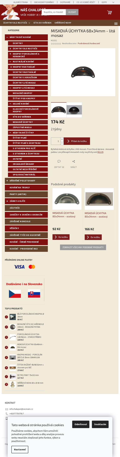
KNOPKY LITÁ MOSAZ (24, 88)
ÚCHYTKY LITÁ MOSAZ (24, 82)
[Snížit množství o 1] (62, 143)
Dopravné (65, 2)
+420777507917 (17, 413)
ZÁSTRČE (15, 208)
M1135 (100, 152)
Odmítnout (81, 424)
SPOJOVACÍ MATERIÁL (24, 174)
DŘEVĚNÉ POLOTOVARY (22, 180)
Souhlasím (100, 424)
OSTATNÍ (17, 159)
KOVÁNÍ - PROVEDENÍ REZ (24, 248)
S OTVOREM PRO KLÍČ (24, 148)
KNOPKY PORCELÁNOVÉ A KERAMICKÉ (26, 55)
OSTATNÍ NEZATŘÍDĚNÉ (25, 169)
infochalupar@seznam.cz (21, 409)
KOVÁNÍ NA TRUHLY (20, 187)
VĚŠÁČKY (14, 228)
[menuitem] (17, 23)
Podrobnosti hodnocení (89, 43)
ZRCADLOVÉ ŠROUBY (23, 164)
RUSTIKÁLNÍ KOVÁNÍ (23, 61)
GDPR (104, 2)
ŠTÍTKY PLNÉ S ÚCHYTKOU (27, 143)
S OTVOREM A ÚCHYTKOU (26, 153)
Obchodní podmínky (44, 2)
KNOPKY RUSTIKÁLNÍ (24, 67)
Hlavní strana (20, 2)
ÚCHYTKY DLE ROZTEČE (25, 48)
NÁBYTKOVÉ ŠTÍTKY (23, 132)
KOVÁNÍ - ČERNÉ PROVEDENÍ (24, 242)
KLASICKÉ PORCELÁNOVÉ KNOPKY (26, 110)
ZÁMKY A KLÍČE (17, 201)
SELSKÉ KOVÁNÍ (21, 103)
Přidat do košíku (79, 141)
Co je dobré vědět (86, 2)
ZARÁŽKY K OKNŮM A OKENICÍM (26, 214)
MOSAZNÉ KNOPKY (22, 93)
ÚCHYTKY (18, 43)
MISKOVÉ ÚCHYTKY (23, 122)
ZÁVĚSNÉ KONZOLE (20, 221)
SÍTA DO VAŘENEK (22, 116)
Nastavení (20, 449)
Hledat (72, 12)
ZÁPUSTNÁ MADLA (22, 127)
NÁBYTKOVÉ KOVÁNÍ (20, 37)
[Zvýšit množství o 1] (62, 139)
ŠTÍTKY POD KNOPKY (24, 98)
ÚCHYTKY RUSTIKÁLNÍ (24, 72)
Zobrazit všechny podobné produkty (83, 247)
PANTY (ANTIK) (18, 194)
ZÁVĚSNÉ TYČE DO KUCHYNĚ (25, 235)
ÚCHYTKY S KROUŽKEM (25, 77)
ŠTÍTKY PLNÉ (20, 137)
